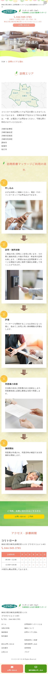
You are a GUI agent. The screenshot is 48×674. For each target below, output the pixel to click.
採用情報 (27, 648)
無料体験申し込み (30, 644)
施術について (29, 628)
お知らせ (4, 652)
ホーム (3, 624)
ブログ (26, 652)
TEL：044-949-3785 (11, 619)
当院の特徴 (5, 628)
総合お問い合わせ (7, 644)
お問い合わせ (24, 25)
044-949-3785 (24, 17)
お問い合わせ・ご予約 (24, 516)
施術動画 (4, 632)
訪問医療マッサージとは (33, 624)
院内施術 (4, 636)
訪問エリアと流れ (30, 632)
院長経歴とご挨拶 (30, 640)
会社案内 (4, 648)
